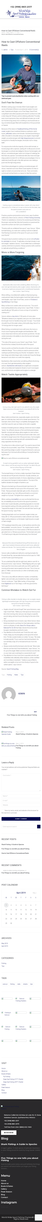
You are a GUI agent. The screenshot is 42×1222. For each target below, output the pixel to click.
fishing (9, 675)
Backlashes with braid (14, 366)
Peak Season (6, 1087)
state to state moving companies (13, 870)
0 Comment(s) (34, 50)
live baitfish (15, 499)
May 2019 (5, 943)
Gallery (4, 1084)
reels (16, 675)
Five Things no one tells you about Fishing (15, 849)
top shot (15, 316)
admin (5, 50)
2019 (8, 32)
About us (4, 1071)
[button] (8, 1132)
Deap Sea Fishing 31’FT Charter (13, 1079)
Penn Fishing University (32, 217)
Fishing (4, 963)
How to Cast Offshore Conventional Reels (15, 853)
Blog (3, 1090)
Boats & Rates (6, 1074)
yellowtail (9, 133)
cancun (5, 984)
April (12, 32)
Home (3, 32)
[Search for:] (19, 826)
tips (22, 675)
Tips (18, 32)
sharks (25, 984)
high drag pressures (27, 138)
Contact (4, 1093)
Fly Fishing (6, 1076)
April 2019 (5, 946)
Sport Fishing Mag (13, 669)
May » (34, 893)
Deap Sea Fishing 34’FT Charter (13, 1082)
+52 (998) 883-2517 (21, 6)
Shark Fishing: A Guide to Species (27, 734)
